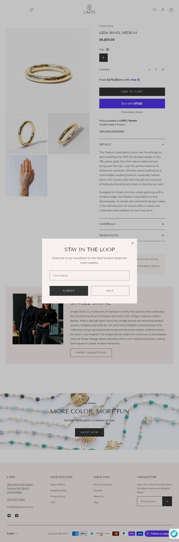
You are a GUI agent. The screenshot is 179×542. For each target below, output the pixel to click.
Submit (69, 290)
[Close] (132, 243)
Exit (110, 290)
